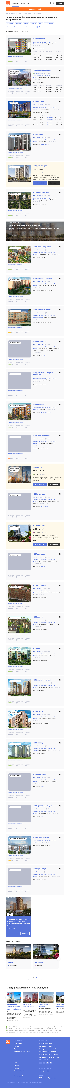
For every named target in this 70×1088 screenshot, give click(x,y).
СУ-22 (42, 816)
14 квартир (50, 124)
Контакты (17, 1065)
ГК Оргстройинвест (45, 412)
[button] (40, 183)
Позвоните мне (54, 183)
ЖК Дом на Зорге (40, 166)
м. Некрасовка (38, 73)
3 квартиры (50, 117)
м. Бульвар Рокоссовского (41, 683)
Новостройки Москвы (45, 1043)
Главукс (42, 566)
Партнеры (17, 1068)
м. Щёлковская (38, 104)
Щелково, (35, 44)
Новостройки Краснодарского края (49, 1057)
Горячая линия (18, 1049)
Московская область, (39, 42)
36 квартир (50, 121)
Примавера (39, 962)
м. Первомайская (39, 809)
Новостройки (15, 3)
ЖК (39, 39)
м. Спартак (40, 965)
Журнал (16, 1046)
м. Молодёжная (13, 965)
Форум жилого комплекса (15, 56)
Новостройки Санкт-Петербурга (48, 1051)
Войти (60, 3)
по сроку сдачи (23, 31)
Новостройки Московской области (49, 1049)
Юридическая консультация (22, 1051)
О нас (15, 1062)
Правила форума (19, 1071)
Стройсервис (44, 506)
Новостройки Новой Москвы (47, 1046)
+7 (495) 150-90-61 (44, 1071)
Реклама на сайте (19, 1076)
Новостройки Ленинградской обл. (48, 1054)
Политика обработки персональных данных (31, 1082)
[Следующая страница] (40, 978)
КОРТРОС (43, 355)
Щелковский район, (50, 42)
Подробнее (13, 235)
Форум (23, 3)
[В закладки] (60, 39)
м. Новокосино (38, 872)
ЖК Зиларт (37, 467)
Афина (42, 786)
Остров (10, 962)
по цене (16, 31)
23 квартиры (50, 123)
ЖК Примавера (39, 525)
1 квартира (50, 119)
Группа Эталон (44, 144)
